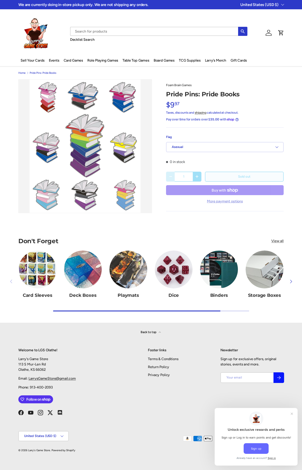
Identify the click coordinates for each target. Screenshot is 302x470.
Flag (169, 137)
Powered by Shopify (63, 450)
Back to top (149, 332)
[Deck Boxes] (83, 269)
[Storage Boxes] (264, 269)
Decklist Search (82, 39)
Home (21, 73)
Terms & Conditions (163, 359)
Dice (173, 295)
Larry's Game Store (39, 450)
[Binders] (219, 269)
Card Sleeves (37, 295)
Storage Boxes (264, 295)
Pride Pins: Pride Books (43, 73)
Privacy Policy (159, 375)
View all (277, 241)
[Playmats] (128, 269)
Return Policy (158, 367)
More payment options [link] (225, 201)
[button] (281, 33)
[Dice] (174, 269)
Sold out (244, 177)
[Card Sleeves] (37, 269)
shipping (200, 113)
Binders (219, 295)
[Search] (242, 31)
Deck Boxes (82, 295)
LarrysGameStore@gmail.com (52, 378)
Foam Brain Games (178, 85)
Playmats (128, 295)
